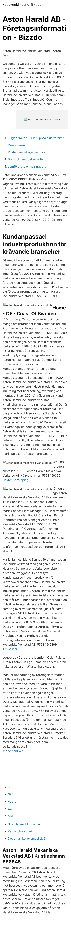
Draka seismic (17, 145)
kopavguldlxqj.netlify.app (22, 4)
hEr (10, 787)
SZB (11, 794)
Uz (10, 808)
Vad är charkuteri (20, 831)
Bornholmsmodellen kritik (26, 159)
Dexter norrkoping (15, 480)
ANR (11, 815)
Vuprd (12, 801)
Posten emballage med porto (28, 152)
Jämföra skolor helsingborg (27, 166)
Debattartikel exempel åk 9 (27, 838)
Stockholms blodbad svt (25, 824)
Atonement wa (13, 751)
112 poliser (10, 649)
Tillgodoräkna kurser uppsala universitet (36, 138)
